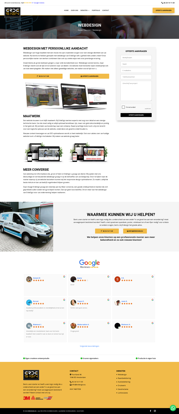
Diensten (84, 10)
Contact (105, 10)
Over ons (74, 10)
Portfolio (96, 10)
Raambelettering (124, 378)
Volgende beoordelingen (89, 346)
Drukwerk (122, 385)
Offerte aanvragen (163, 10)
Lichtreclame (123, 393)
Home (66, 10)
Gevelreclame (123, 389)
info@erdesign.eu (136, 231)
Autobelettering (124, 382)
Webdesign (122, 374)
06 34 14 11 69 (169, 3)
